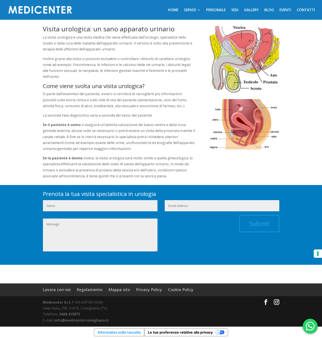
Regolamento (90, 289)
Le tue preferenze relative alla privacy (180, 332)
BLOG (269, 10)
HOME (173, 10)
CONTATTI (306, 10)
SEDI (234, 10)
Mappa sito (119, 289)
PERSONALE (216, 10)
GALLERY (251, 10)
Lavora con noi (57, 289)
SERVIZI (190, 10)
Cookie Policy (180, 289)
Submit (259, 223)
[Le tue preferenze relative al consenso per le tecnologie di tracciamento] (318, 253)
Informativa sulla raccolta (119, 332)
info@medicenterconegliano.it (81, 320)
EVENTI (285, 10)
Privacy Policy (149, 289)
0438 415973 (69, 314)
